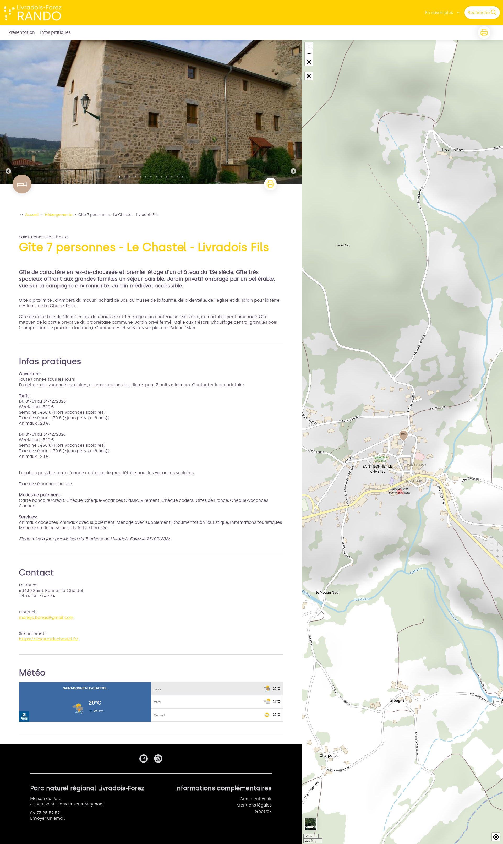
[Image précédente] (8, 112)
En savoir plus (439, 12)
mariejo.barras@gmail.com (46, 617)
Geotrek (263, 811)
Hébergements (58, 215)
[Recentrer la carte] (309, 76)
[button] (309, 62)
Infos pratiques (55, 32)
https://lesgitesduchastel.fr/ (48, 638)
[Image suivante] (293, 112)
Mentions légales (254, 805)
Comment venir (256, 798)
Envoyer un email (47, 818)
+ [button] (309, 46)
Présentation (21, 32)
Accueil (32, 215)
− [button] (309, 54)
